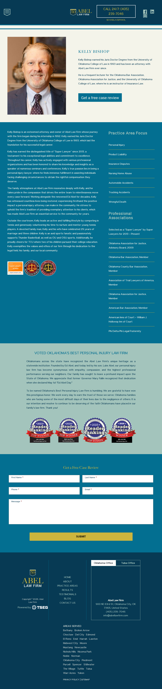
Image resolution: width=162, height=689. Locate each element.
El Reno (67, 639)
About (67, 581)
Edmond (90, 634)
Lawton (93, 639)
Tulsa (89, 669)
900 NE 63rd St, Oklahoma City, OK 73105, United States (116, 606)
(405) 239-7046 (115, 611)
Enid (75, 639)
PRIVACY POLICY (71, 679)
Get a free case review (100, 98)
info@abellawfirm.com (115, 615)
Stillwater (89, 664)
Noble (66, 656)
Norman (75, 656)
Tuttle (80, 669)
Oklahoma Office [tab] (103, 562)
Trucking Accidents (119, 192)
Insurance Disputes (119, 163)
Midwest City (70, 643)
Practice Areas (67, 585)
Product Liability (118, 154)
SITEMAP (85, 679)
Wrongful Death (117, 201)
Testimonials (67, 594)
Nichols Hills (69, 651)
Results (67, 589)
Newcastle (81, 647)
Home (67, 577)
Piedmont (87, 660)
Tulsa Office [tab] (128, 562)
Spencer (77, 664)
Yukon (81, 673)
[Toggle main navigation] (7, 12)
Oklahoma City (71, 660)
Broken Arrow (82, 630)
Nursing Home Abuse (120, 173)
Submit (81, 536)
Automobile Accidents (121, 182)
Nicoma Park (85, 651)
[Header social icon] (145, 12)
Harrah (83, 639)
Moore (83, 643)
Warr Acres (69, 673)
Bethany (68, 630)
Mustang (68, 647)
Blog (67, 598)
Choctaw (68, 634)
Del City (79, 634)
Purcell (66, 664)
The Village (69, 669)
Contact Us (67, 602)
